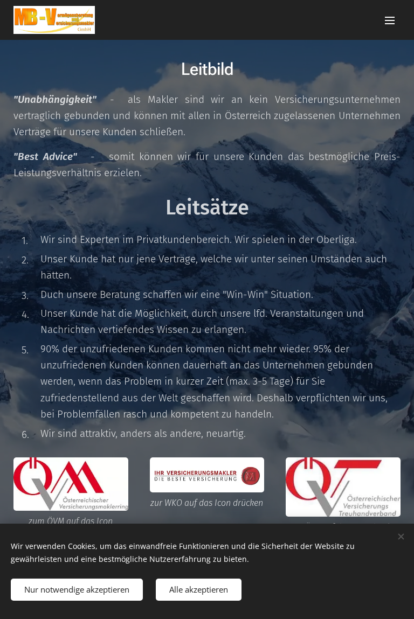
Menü (390, 20)
